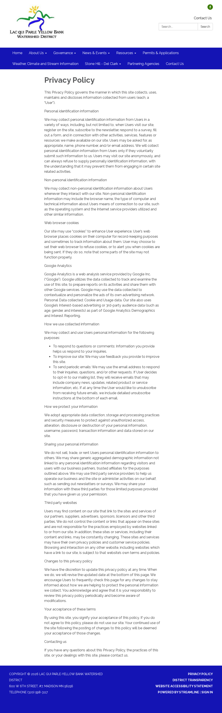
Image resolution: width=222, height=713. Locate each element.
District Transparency (193, 680)
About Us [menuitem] (36, 53)
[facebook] (210, 8)
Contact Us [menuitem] (175, 64)
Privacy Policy (200, 674)
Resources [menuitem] (124, 53)
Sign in (207, 692)
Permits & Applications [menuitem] (161, 53)
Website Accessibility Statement (184, 686)
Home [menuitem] (17, 53)
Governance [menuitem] (63, 53)
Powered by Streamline (178, 692)
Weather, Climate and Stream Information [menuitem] (45, 64)
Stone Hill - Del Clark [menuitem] (101, 64)
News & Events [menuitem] (94, 53)
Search (205, 26)
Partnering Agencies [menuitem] (143, 64)
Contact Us (203, 18)
